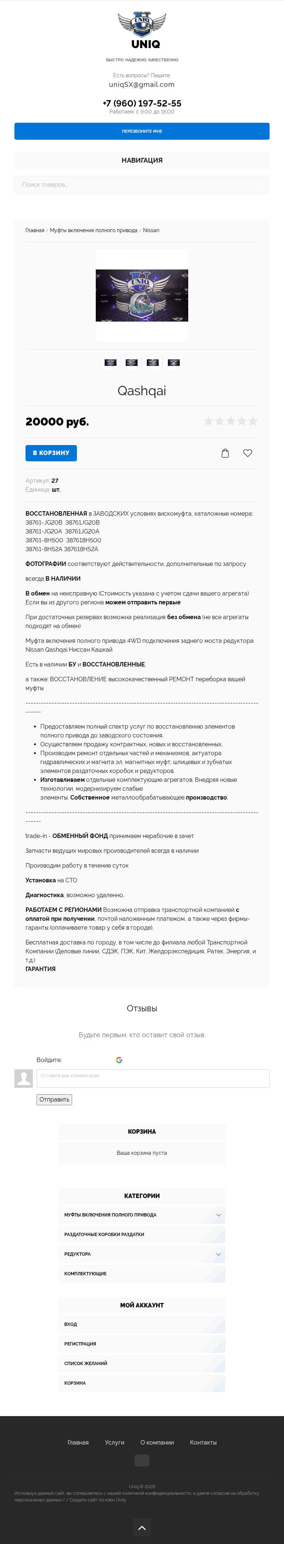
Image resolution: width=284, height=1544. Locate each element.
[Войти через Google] (119, 1060)
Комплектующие (85, 1273)
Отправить (54, 1099)
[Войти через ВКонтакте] (81, 1060)
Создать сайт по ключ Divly (98, 1500)
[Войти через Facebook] (93, 1060)
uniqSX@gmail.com (142, 84)
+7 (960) (142, 103)
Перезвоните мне (142, 131)
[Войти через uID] (68, 1060)
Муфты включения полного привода (110, 1215)
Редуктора (77, 1254)
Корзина (75, 1383)
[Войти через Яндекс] (106, 1060)
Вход (70, 1324)
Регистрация (80, 1344)
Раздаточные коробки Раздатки (104, 1234)
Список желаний (85, 1363)
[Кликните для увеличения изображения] (142, 296)
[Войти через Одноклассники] (131, 1060)
